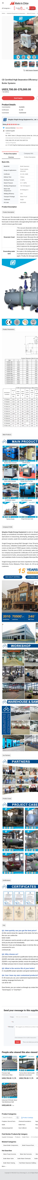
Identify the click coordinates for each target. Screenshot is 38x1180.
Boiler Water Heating (9, 1163)
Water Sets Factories (26, 1154)
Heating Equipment (7, 1128)
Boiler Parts (22, 1124)
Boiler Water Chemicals (24, 1158)
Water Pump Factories (9, 1154)
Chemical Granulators (25, 1121)
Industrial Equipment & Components (16, 13)
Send (17, 1042)
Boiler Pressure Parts (28, 1145)
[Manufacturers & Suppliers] (19, 3)
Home (3, 13)
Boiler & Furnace (31, 13)
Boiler (3, 1124)
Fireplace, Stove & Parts (8, 1121)
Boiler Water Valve (8, 1158)
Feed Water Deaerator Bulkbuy (27, 1163)
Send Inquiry (18, 98)
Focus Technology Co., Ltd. (23, 1172)
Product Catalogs (28, 1117)
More (3, 1166)
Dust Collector (23, 1128)
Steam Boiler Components (10, 1145)
